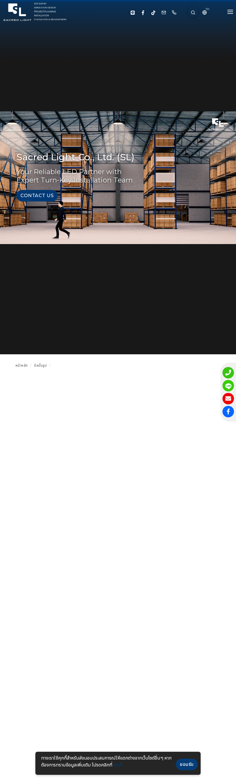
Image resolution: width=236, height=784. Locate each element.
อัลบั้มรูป (40, 365)
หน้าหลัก (22, 365)
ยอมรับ (187, 764)
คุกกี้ (117, 765)
